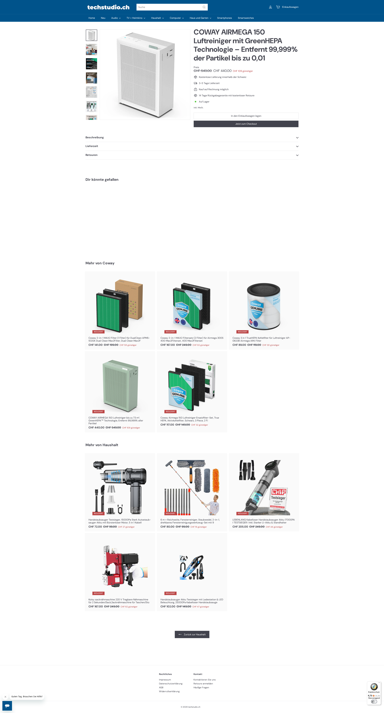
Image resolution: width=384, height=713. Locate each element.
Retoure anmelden (203, 683)
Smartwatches (246, 18)
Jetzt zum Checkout (246, 123)
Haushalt (156, 18)
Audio (114, 18)
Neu (103, 18)
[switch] (374, 701)
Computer (176, 18)
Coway (108, 263)
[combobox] (172, 7)
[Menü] (379, 683)
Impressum (165, 679)
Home (91, 18)
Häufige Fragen (201, 687)
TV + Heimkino (135, 18)
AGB (161, 687)
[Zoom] (145, 74)
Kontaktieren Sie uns (205, 679)
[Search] (204, 7)
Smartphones (224, 18)
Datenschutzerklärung (170, 683)
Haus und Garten (199, 18)
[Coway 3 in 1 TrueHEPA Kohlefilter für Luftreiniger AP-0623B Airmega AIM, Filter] (264, 310)
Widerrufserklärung (169, 691)
